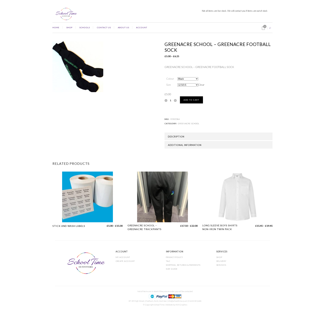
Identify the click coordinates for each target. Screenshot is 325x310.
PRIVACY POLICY (174, 257)
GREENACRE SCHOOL (188, 123)
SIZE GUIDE (172, 269)
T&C (168, 261)
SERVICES (221, 265)
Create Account (125, 261)
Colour (170, 78)
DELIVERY (221, 261)
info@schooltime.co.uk (177, 301)
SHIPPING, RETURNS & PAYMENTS (183, 265)
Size (168, 84)
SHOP (219, 257)
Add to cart (191, 100)
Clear (201, 84)
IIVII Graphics (181, 304)
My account (123, 257)
